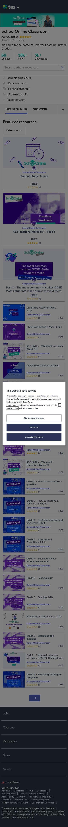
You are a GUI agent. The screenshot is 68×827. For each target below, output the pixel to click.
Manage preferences (34, 418)
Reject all (34, 427)
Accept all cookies (34, 437)
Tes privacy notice (30, 408)
